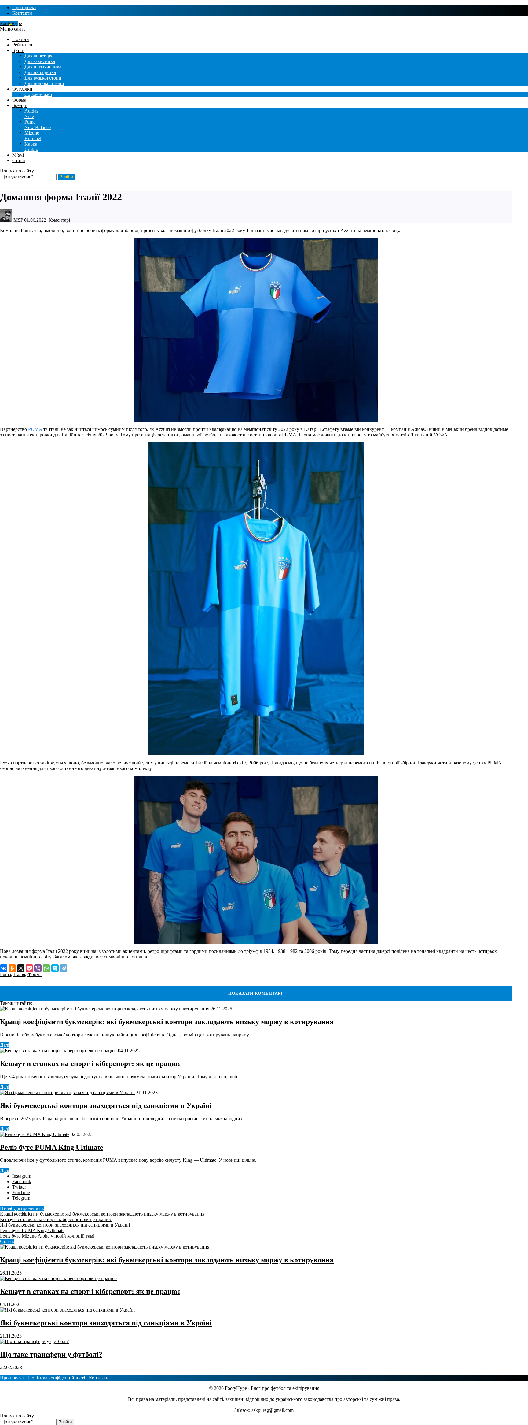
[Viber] (38, 968)
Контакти (99, 1377)
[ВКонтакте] (3, 968)
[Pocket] (29, 968)
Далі (4, 1045)
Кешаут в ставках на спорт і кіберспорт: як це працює (90, 1064)
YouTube (21, 1192)
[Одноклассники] (12, 968)
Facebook (21, 1181)
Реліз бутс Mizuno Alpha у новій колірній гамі (47, 1235)
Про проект (12, 1377)
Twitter (19, 1187)
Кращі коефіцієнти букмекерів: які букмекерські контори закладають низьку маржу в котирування (167, 1022)
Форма (35, 974)
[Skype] (55, 968)
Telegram (21, 1198)
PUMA (35, 429)
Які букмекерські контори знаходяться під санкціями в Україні (106, 1105)
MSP (18, 220)
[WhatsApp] (46, 968)
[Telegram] (63, 968)
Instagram (21, 1176)
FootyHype (11, 23)
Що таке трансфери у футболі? (51, 1354)
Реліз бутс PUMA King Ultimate (51, 1147)
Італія (19, 974)
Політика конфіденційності (56, 1377)
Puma (5, 974)
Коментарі (58, 220)
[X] (20, 968)
